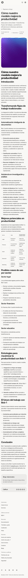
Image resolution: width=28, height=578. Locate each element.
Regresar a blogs (7, 9)
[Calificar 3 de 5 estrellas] (20, 489)
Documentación (5, 522)
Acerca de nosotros (6, 537)
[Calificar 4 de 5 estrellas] (22, 489)
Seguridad (3, 560)
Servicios (3, 507)
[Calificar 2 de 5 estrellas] (19, 489)
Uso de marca (4, 542)
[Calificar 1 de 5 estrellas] (17, 489)
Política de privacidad (6, 557)
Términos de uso (5, 555)
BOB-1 (2, 515)
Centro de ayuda (5, 539)
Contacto (3, 545)
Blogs (2, 548)
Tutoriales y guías (5, 525)
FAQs (2, 530)
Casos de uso (4, 505)
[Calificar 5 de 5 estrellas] (24, 489)
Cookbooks (4, 527)
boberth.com (14, 466)
